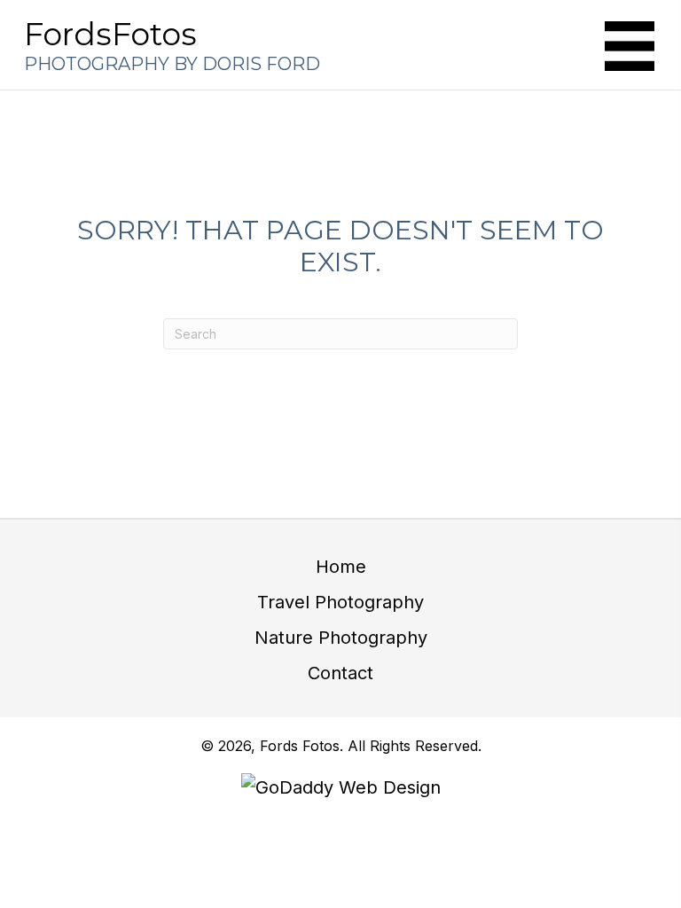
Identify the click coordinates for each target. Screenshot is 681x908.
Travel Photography (340, 602)
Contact (340, 673)
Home (341, 566)
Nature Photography (340, 637)
